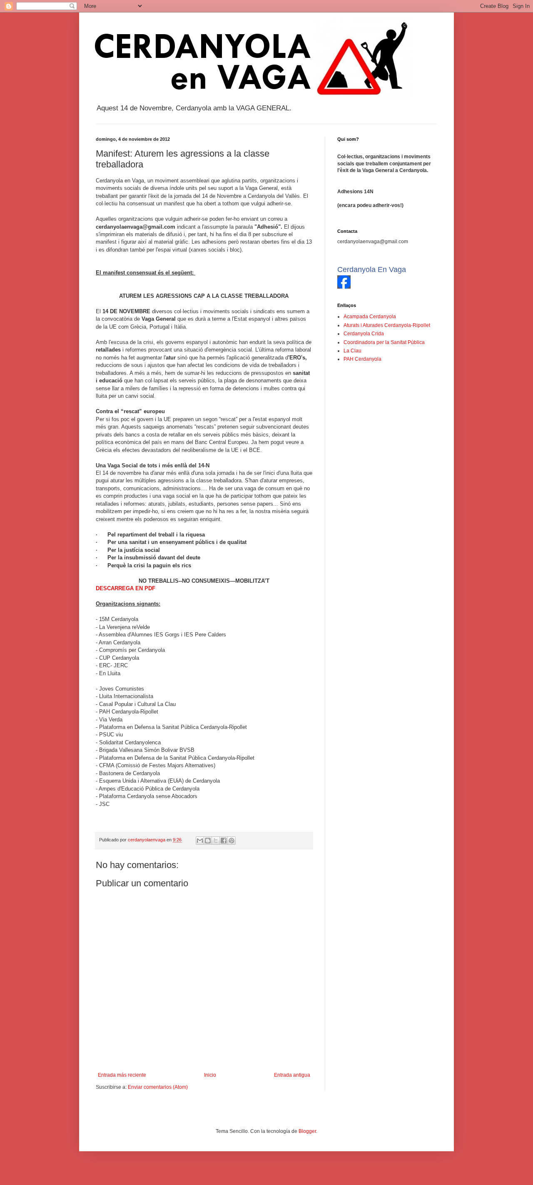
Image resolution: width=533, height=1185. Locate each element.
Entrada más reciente (122, 1075)
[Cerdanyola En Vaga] (344, 287)
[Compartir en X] (216, 840)
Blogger (307, 1131)
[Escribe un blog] (208, 840)
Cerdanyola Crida (364, 334)
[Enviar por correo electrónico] (200, 840)
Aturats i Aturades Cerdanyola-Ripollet (387, 325)
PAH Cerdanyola (362, 359)
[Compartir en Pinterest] (231, 840)
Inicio (210, 1075)
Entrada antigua (292, 1075)
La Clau (352, 351)
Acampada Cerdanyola (370, 316)
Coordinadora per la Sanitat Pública (384, 342)
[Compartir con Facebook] (223, 840)
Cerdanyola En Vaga (371, 269)
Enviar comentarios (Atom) (158, 1087)
